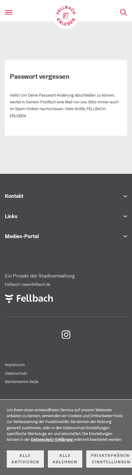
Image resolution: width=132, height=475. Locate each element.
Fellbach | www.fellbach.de (27, 284)
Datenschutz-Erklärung (52, 439)
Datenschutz (16, 373)
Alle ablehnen (64, 458)
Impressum (15, 364)
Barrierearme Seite (21, 381)
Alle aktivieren (25, 458)
